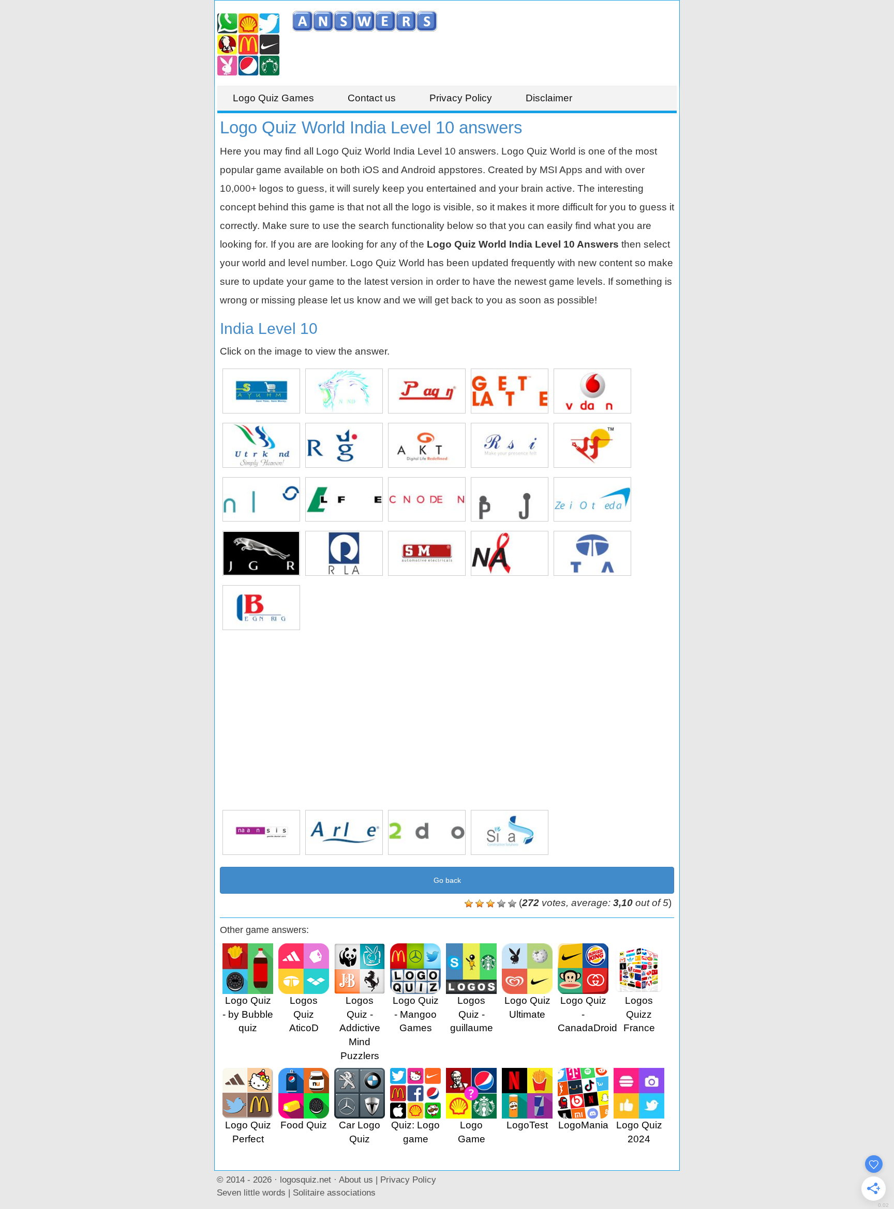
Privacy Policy (460, 98)
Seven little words (251, 1192)
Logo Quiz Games (273, 98)
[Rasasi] (509, 445)
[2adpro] (427, 832)
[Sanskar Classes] (592, 445)
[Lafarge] (344, 499)
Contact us (372, 98)
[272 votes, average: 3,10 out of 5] (469, 903)
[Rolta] (344, 553)
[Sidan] (509, 832)
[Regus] (344, 445)
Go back (447, 880)
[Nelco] (261, 499)
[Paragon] (427, 391)
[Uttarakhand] (261, 445)
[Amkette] (427, 445)
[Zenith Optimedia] (592, 499)
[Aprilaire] (344, 832)
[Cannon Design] (427, 499)
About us (356, 1179)
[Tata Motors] (592, 553)
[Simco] (427, 553)
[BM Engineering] (261, 607)
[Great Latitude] (509, 391)
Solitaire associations (334, 1192)
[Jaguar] (261, 553)
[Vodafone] (592, 391)
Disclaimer (549, 98)
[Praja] (509, 499)
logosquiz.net (305, 1179)
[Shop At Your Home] (261, 391)
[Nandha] (344, 391)
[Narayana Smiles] (261, 832)
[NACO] (509, 553)
